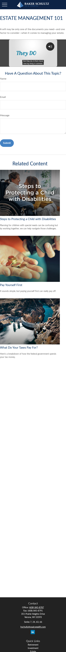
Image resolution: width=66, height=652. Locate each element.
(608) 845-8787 (36, 608)
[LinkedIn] (33, 632)
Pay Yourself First (11, 285)
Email (3, 97)
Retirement (33, 645)
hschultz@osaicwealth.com (33, 627)
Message (4, 115)
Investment (33, 648)
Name (3, 79)
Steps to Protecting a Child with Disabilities (28, 219)
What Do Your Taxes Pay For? (19, 347)
